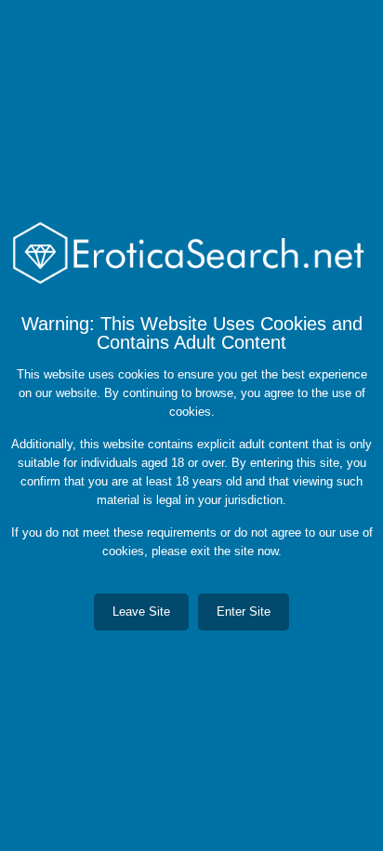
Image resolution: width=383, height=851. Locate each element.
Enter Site (244, 611)
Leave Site (141, 611)
